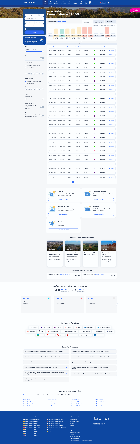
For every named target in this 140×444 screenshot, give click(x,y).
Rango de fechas (30, 67)
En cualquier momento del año (34, 65)
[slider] (25, 51)
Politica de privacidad (75, 436)
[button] (108, 2)
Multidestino (40, 11)
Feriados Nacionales (74, 421)
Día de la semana (29, 71)
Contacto (72, 434)
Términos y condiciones (75, 438)
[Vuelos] (29, 2)
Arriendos (72, 425)
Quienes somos (73, 419)
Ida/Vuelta (27, 11)
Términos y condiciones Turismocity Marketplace (81, 440)
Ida (33, 11)
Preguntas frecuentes (75, 432)
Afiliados (72, 423)
